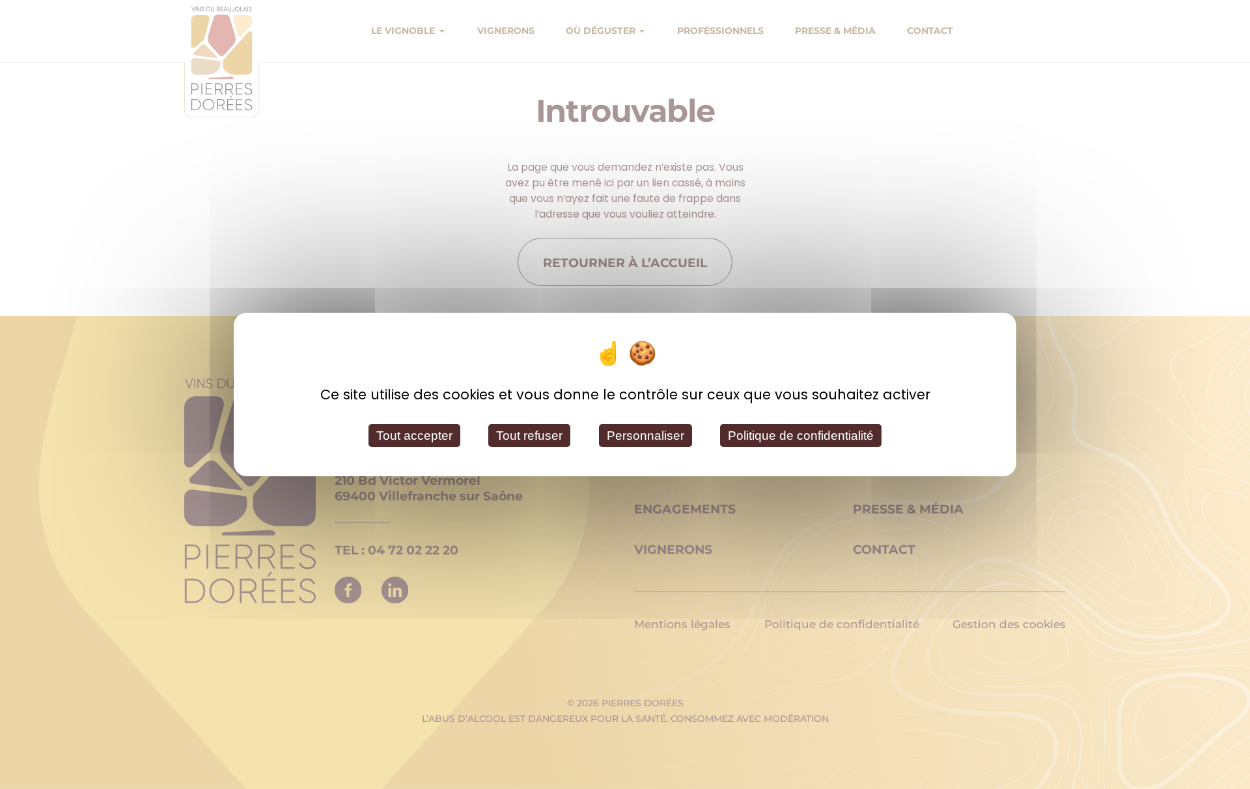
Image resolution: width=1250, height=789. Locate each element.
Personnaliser (645, 435)
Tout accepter (414, 435)
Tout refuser (529, 435)
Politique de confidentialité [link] (801, 435)
